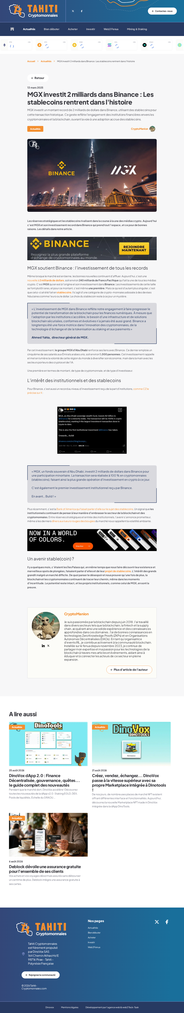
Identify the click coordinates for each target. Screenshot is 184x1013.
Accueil (31, 61)
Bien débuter (51, 29)
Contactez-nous (163, 11)
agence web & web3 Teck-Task (123, 1007)
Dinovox (49, 1007)
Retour (39, 78)
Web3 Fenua (111, 29)
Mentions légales (69, 1007)
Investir (90, 29)
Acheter (73, 29)
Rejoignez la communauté (42, 975)
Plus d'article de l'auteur (131, 669)
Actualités (29, 29)
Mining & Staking (137, 29)
